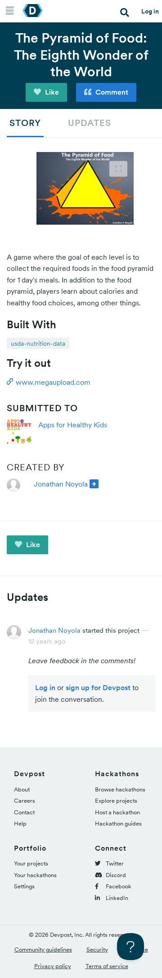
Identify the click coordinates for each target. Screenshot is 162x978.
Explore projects (116, 800)
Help (20, 823)
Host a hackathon (117, 812)
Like (51, 91)
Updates (89, 123)
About (22, 789)
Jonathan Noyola (61, 483)
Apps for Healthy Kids (72, 424)
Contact (24, 812)
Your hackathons (35, 875)
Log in (150, 11)
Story (25, 123)
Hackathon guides (118, 823)
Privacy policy (52, 966)
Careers (24, 800)
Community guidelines (43, 949)
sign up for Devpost (98, 687)
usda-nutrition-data (38, 343)
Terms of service (107, 966)
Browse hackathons (120, 789)
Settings (24, 886)
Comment (111, 91)
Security (97, 949)
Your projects (31, 863)
